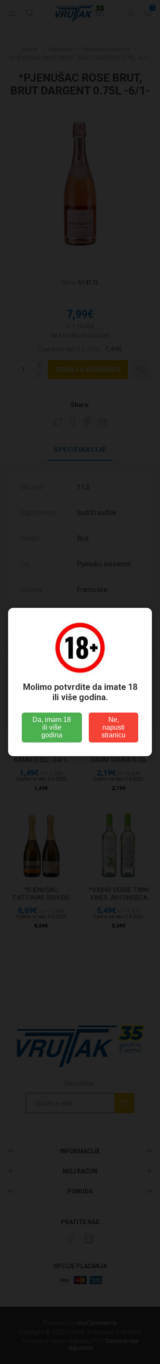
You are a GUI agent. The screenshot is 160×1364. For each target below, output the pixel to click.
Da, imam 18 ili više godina (51, 727)
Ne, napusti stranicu (113, 727)
